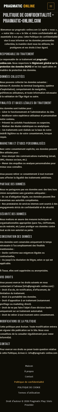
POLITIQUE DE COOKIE (29, 387)
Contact (29, 376)
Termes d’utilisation (29, 392)
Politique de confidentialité (29, 381)
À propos (29, 371)
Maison (29, 365)
